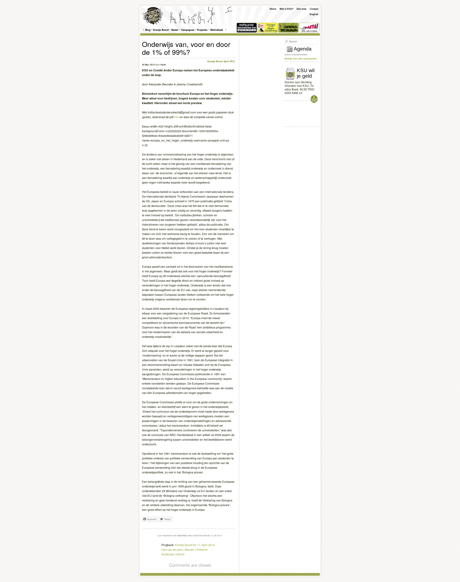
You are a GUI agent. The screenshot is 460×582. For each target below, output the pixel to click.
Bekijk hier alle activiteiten (301, 58)
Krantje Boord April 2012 (221, 61)
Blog (147, 29)
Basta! (174, 29)
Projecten (202, 29)
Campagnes (187, 29)
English (314, 14)
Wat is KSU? (286, 9)
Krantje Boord (161, 29)
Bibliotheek (216, 29)
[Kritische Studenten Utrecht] (153, 16)
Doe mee (301, 9)
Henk (163, 64)
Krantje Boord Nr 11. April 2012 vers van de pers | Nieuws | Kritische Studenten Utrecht (188, 549)
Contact (314, 9)
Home (273, 9)
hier (176, 117)
